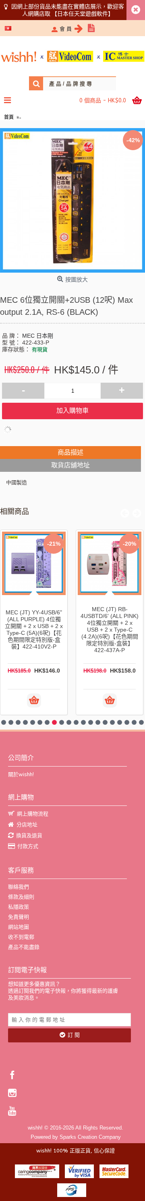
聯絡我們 (18, 887)
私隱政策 (18, 907)
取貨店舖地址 (70, 465)
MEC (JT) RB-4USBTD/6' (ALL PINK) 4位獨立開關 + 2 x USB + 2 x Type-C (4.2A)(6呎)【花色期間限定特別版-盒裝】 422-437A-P (110, 629)
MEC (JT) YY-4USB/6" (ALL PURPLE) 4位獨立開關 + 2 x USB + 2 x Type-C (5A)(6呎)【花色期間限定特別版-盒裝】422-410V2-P (34, 629)
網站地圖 (18, 927)
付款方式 (27, 846)
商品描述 (70, 452)
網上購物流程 (32, 814)
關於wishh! (21, 774)
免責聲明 (18, 917)
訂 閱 (74, 1035)
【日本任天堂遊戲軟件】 (83, 13)
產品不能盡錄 (23, 947)
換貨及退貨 (29, 835)
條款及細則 (21, 897)
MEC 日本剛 (37, 335)
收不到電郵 (21, 937)
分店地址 (27, 825)
